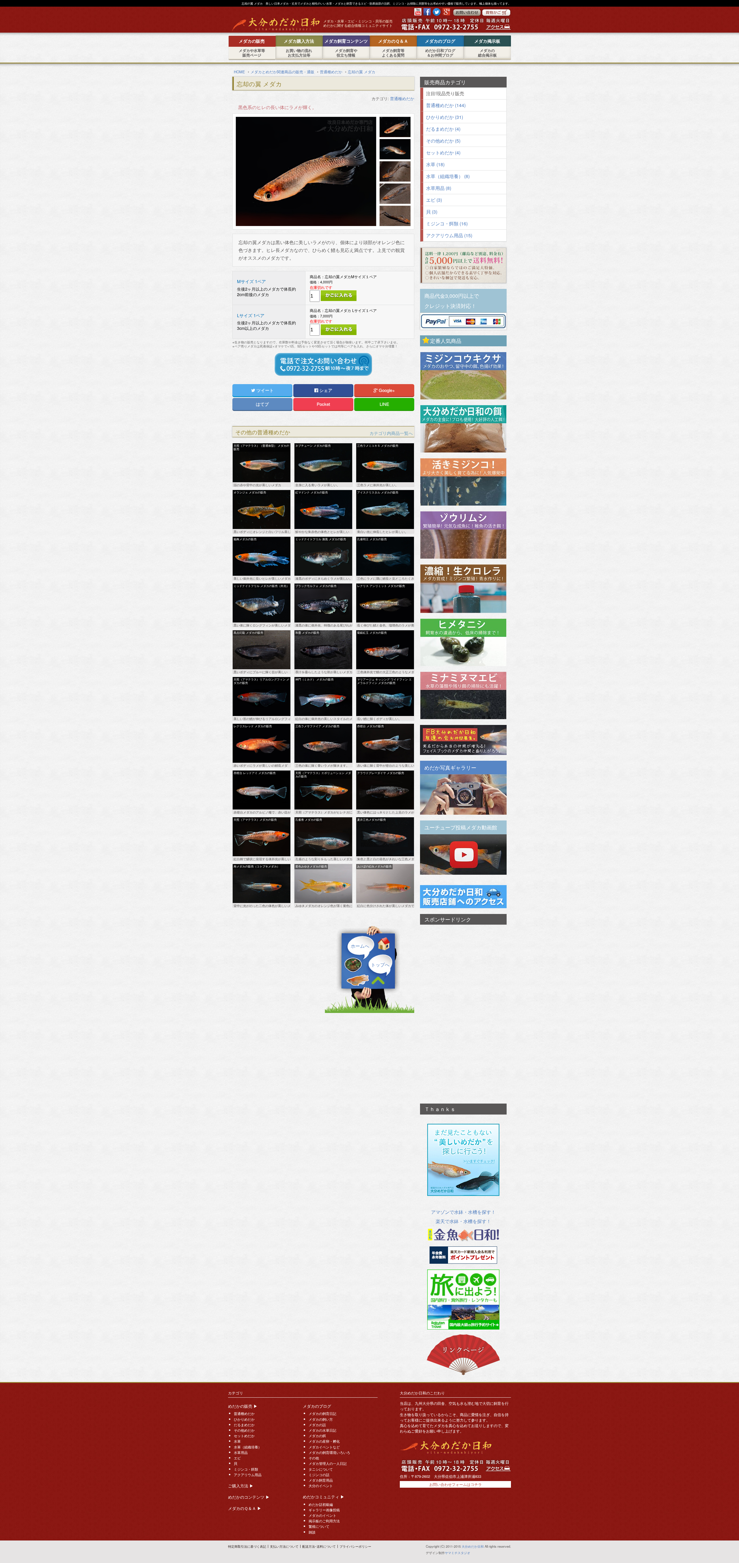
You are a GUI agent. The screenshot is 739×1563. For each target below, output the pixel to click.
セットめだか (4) (443, 152)
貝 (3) (431, 211)
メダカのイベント (322, 1515)
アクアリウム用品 (248, 1474)
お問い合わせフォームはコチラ (455, 1484)
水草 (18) (435, 164)
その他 (314, 1458)
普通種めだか (402, 98)
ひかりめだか (244, 1419)
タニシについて (321, 1469)
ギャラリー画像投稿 (324, 1510)
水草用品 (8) (438, 188)
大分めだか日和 (473, 1546)
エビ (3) (434, 200)
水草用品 (241, 1452)
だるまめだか (244, 1424)
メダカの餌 (317, 1435)
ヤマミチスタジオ (457, 1552)
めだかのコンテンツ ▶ (249, 1497)
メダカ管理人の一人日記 (328, 1463)
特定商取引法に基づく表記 (247, 1546)
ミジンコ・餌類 (246, 1469)
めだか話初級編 (321, 1504)
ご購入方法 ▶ (240, 1486)
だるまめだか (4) (443, 129)
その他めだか (244, 1430)
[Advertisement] (463, 1011)
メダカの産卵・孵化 (324, 1441)
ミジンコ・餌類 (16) (447, 223)
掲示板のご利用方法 (324, 1521)
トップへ (380, 964)
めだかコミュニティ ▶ (323, 1497)
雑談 (312, 1532)
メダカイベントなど (324, 1447)
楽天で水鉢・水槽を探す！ (463, 1221)
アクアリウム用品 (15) (449, 235)
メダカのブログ (317, 1406)
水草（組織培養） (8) (448, 176)
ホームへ (360, 946)
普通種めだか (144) (446, 105)
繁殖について (319, 1526)
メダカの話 (317, 1424)
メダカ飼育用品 (321, 1480)
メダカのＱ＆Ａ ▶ (244, 1508)
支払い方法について (284, 1546)
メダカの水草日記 (322, 1430)
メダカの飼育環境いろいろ (329, 1452)
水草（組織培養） (248, 1447)
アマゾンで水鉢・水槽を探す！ (463, 1212)
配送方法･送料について (319, 1546)
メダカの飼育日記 (322, 1413)
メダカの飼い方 (321, 1419)
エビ (237, 1458)
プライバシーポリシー (355, 1546)
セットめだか (244, 1435)
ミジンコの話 (319, 1474)
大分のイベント (321, 1485)
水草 (237, 1441)
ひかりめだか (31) (444, 117)
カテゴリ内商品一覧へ (391, 433)
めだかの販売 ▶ (242, 1406)
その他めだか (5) (443, 140)
